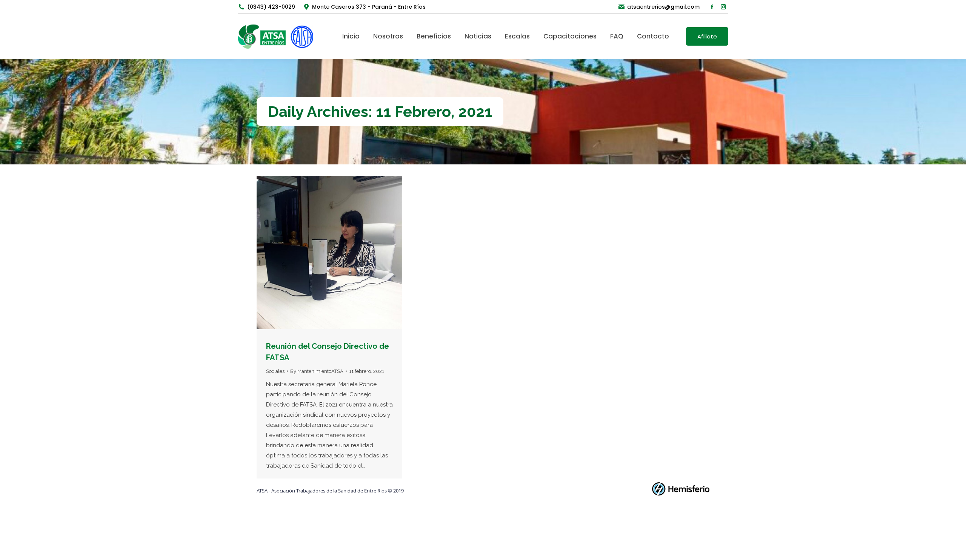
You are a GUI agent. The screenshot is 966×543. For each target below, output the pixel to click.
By (316, 371)
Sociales (275, 371)
